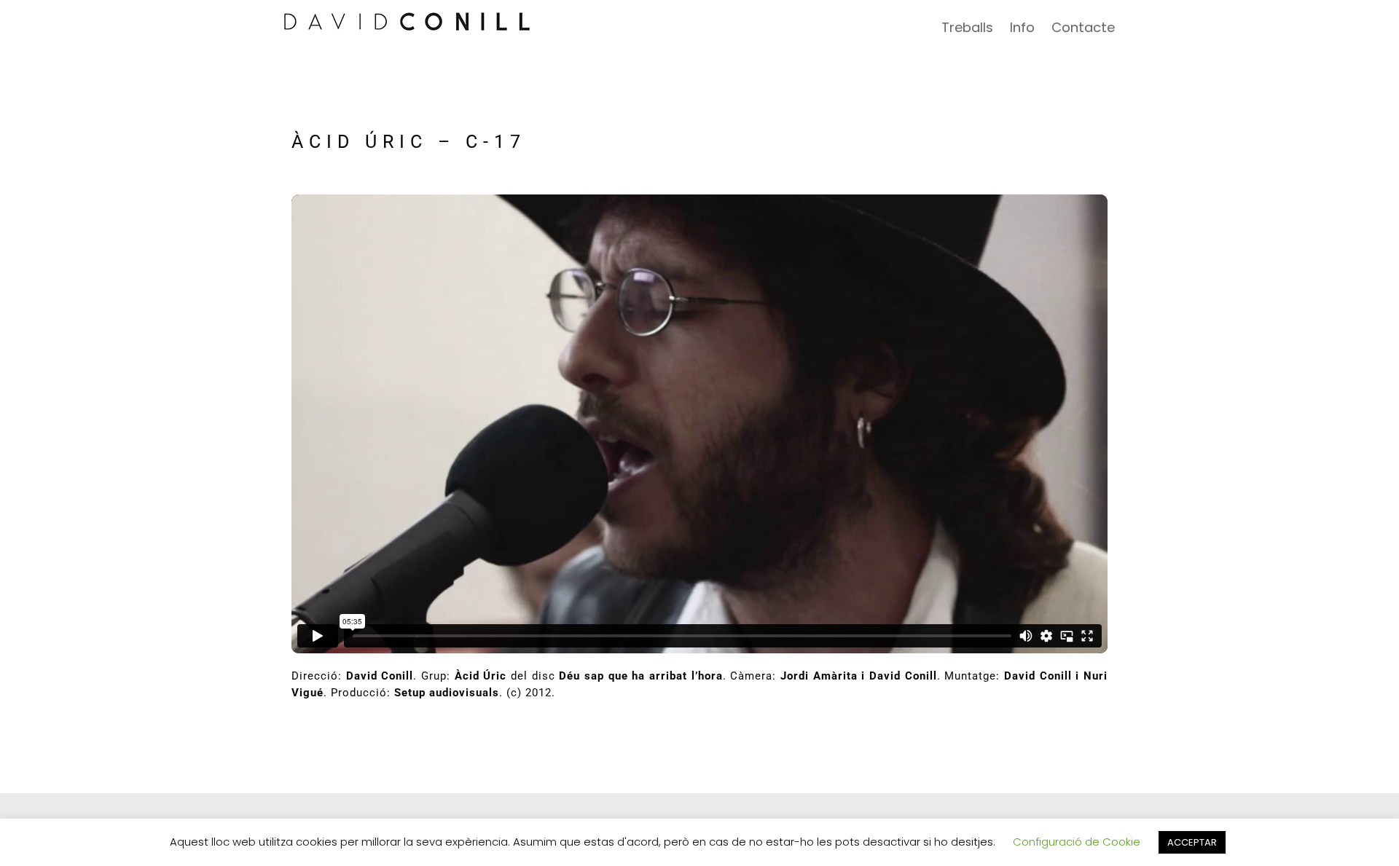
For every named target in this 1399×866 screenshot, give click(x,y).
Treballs (967, 27)
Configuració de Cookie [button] (1076, 841)
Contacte (1083, 27)
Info (1022, 27)
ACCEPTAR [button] (1192, 842)
